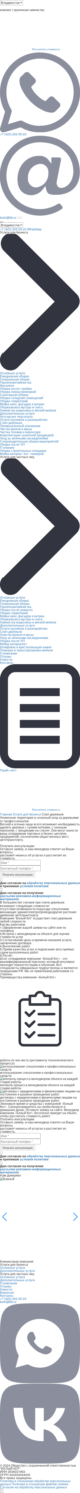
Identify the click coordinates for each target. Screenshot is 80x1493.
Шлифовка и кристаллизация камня (25, 647)
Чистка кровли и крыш (16, 429)
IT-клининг (7, 447)
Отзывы (5, 656)
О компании (8, 653)
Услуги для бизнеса (27, 814)
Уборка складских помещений (21, 398)
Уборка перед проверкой (18, 391)
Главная (6, 814)
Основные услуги (12, 373)
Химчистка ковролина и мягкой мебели (28, 410)
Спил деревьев (11, 422)
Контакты (6, 662)
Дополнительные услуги (17, 413)
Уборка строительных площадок (23, 450)
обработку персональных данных (53, 883)
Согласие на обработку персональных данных (33, 1487)
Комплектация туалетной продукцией (27, 435)
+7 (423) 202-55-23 (13, 134)
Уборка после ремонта (16, 610)
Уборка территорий (14, 401)
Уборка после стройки (16, 388)
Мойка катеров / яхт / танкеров (22, 453)
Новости (6, 659)
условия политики (34, 886)
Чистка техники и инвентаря (20, 432)
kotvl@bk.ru (8, 1301)
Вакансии (7, 1292)
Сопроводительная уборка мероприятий (29, 441)
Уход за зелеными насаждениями (24, 438)
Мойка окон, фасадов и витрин (22, 404)
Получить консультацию (18, 874)
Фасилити (7, 385)
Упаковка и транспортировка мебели (26, 650)
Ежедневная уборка (14, 376)
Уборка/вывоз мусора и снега (21, 407)
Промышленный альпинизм (20, 426)
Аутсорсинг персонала (16, 416)
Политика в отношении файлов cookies (40, 1484)
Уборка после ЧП (12, 444)
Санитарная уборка (14, 394)
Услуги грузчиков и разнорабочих (24, 419)
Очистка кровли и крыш (17, 634)
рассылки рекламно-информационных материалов (30, 897)
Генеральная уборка (15, 379)
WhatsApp (34, 229)
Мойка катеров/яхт (13, 644)
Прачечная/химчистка (15, 382)
